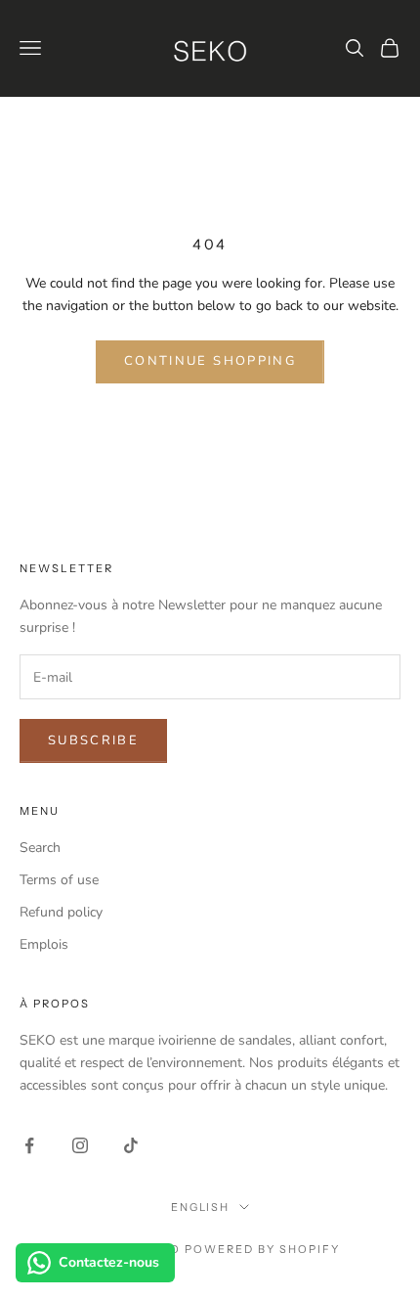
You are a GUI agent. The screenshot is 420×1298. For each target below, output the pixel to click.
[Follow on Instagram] (80, 1145)
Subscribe (93, 740)
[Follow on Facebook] (29, 1145)
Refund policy (61, 912)
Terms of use (59, 880)
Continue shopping (210, 361)
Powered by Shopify (262, 1249)
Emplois (44, 944)
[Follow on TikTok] (131, 1145)
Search (40, 847)
